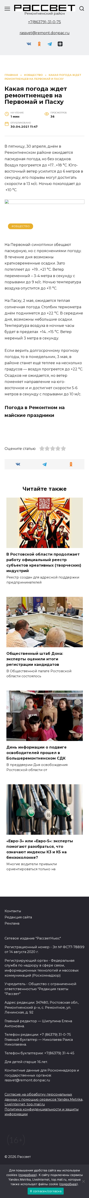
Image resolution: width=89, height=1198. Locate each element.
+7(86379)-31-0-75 (44, 22)
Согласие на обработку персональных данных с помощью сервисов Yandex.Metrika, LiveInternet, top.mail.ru (44, 1099)
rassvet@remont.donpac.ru (45, 33)
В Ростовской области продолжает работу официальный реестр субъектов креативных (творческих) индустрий (43, 562)
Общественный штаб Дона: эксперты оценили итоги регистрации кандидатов (34, 659)
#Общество (21, 226)
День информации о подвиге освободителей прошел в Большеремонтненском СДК (36, 752)
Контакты (13, 911)
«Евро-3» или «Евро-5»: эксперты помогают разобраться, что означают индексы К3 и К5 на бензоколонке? (39, 849)
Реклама (12, 923)
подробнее (27, 1175)
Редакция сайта (18, 917)
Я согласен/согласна (45, 1191)
